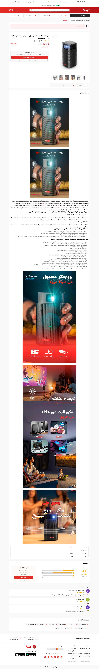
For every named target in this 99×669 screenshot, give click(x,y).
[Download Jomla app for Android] (31, 654)
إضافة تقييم (23, 577)
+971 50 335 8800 (81, 2)
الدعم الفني (30, 2)
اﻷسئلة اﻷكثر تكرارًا (72, 661)
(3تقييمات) (37, 41)
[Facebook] (61, 657)
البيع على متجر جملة (85, 648)
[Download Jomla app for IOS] (20, 654)
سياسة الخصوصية (72, 653)
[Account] (15, 10)
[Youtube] (48, 657)
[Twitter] (55, 657)
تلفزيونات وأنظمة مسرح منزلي (76, 20)
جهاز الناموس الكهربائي (84, 656)
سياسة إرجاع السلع (72, 651)
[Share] (53, 36)
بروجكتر (42, 203)
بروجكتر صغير (58, 208)
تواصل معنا (87, 646)
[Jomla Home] (86, 10)
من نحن (74, 646)
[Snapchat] (45, 657)
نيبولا (72, 551)
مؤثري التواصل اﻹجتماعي (84, 653)
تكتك (89, 658)
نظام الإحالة (87, 651)
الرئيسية (88, 20)
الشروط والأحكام (72, 658)
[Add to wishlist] (56, 36)
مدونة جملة (73, 648)
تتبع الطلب (12, 2)
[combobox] (58, 2)
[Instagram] (58, 657)
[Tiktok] (51, 657)
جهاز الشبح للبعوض (85, 661)
